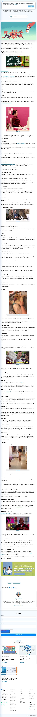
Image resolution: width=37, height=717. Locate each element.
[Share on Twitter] (11, 588)
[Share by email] (16, 588)
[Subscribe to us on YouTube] (2, 705)
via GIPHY (18, 68)
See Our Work (22, 695)
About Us (21, 691)
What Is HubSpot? (32, 695)
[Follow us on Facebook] (2, 702)
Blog (29, 691)
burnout (22, 382)
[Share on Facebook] (14, 588)
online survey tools (19, 506)
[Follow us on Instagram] (7, 702)
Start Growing (13, 710)
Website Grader (31, 698)
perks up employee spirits (6, 102)
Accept (31, 6)
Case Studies (31, 696)
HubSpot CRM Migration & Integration (12, 702)
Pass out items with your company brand (8, 164)
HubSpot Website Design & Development (13, 706)
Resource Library (32, 693)
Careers (21, 693)
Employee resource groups (5, 513)
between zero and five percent (9, 76)
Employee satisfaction (4, 71)
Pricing (11, 708)
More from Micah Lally (18, 605)
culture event (8, 391)
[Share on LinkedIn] (9, 588)
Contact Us (22, 696)
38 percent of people (21, 143)
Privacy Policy (15, 4)
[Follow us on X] (4, 702)
